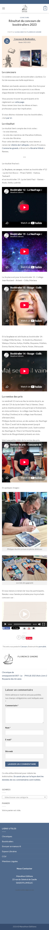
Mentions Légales (10, 861)
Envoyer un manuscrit (11, 846)
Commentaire (11, 705)
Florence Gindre (34, 32)
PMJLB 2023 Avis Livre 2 (36, 675)
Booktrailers (7, 841)
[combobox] (24, 797)
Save (30, 638)
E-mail (8, 739)
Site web (9, 751)
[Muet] (39, 624)
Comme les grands (10, 148)
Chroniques (7, 836)
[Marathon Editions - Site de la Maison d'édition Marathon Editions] (24, 8)
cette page (19, 102)
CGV (4, 856)
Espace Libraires (9, 851)
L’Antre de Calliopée (20, 145)
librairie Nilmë (36, 148)
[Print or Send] (29, 628)
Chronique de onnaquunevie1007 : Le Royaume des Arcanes (12, 675)
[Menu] (3, 8)
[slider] (22, 624)
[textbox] (24, 797)
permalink (42, 647)
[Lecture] (5, 624)
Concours (24, 17)
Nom (7, 728)
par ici (9, 118)
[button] (24, 614)
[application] (24, 614)
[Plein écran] (43, 624)
